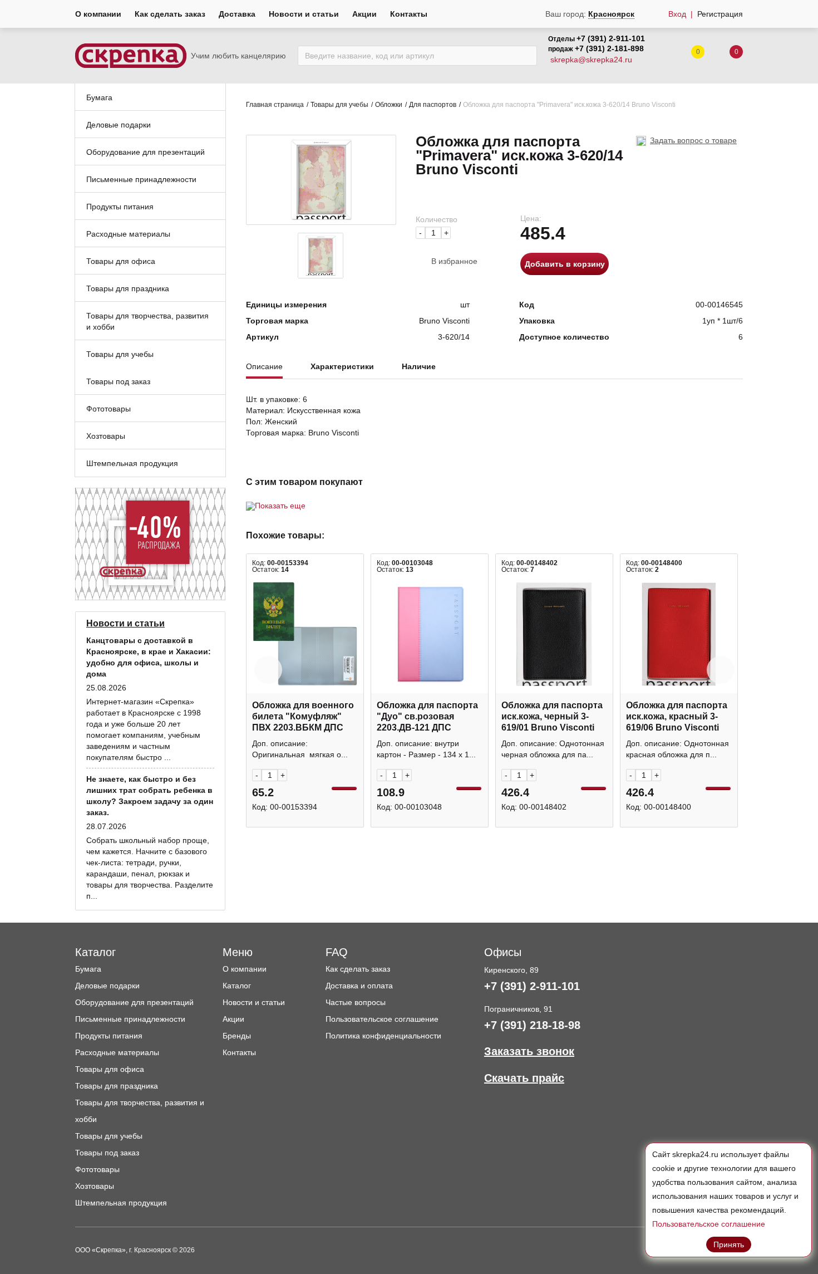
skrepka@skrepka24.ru (591, 59)
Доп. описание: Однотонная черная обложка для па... (552, 749)
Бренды (237, 1035)
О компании (98, 13)
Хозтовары (94, 1186)
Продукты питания (108, 1035)
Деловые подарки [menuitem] (118, 124)
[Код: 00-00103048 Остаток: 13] (429, 634)
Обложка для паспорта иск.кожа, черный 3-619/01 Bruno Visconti (552, 716)
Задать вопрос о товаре (693, 140)
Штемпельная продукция (121, 1202)
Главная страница (275, 105)
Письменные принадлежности (130, 1019)
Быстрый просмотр (305, 687)
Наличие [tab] (419, 366)
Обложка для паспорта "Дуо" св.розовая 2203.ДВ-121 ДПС (427, 716)
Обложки (388, 105)
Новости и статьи (304, 13)
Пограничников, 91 (518, 1008)
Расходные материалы (117, 1052)
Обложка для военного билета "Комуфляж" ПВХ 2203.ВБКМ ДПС (303, 716)
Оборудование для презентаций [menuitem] (145, 152)
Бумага (88, 968)
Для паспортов (432, 105)
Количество (436, 219)
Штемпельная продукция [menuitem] (132, 463)
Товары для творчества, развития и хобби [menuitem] (147, 321)
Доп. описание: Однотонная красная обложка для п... (677, 749)
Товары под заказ (107, 1152)
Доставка (237, 13)
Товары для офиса (109, 1069)
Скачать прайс (524, 1078)
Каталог (237, 985)
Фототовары (97, 1169)
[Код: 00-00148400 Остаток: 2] (678, 634)
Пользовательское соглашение (382, 1019)
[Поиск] (525, 55)
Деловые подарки (107, 985)
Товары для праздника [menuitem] (127, 288)
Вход (677, 13)
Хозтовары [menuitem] (105, 436)
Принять (728, 1244)
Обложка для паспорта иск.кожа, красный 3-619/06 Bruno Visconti (676, 716)
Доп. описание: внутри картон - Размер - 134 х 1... (426, 749)
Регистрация (720, 13)
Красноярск (611, 13)
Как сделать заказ (170, 13)
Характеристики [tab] (342, 366)
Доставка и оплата (359, 985)
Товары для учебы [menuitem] (120, 354)
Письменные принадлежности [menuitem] (141, 179)
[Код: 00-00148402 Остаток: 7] (554, 634)
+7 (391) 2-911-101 (610, 38)
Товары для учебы (339, 105)
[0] (725, 56)
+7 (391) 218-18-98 (532, 1025)
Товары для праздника (116, 1085)
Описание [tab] (264, 366)
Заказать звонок (529, 1051)
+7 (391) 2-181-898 (609, 48)
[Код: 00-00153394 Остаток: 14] (305, 634)
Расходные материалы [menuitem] (128, 233)
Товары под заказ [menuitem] (118, 381)
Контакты (408, 13)
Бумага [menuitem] (99, 97)
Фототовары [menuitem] (108, 408)
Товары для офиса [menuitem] (120, 261)
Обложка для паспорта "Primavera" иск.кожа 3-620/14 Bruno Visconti (569, 105)
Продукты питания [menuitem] (120, 206)
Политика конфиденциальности (383, 1035)
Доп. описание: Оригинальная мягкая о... (300, 749)
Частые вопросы (356, 1002)
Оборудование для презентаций (134, 1002)
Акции (364, 13)
